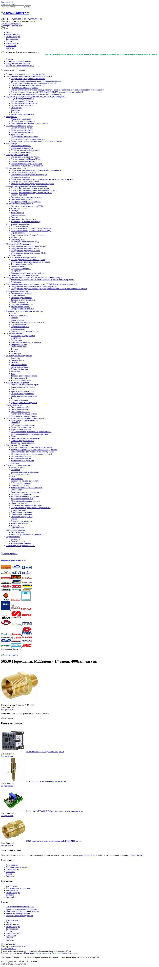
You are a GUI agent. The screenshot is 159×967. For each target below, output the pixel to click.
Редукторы (15, 371)
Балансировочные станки (22, 130)
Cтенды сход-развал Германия (23, 161)
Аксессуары (16, 255)
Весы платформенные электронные (26, 534)
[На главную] (15, 13)
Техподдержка (12, 39)
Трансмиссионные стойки (22, 264)
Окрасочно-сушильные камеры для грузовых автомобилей (36, 94)
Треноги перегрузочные (21, 380)
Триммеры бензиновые (21, 543)
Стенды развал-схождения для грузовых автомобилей (34, 83)
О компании (11, 46)
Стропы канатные (18, 324)
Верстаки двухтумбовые (21, 298)
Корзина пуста (7, 2)
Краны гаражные (18, 266)
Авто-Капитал (12, 865)
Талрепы (14, 398)
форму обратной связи (87, 855)
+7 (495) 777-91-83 (18, 19)
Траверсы (15, 112)
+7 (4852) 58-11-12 (34, 19)
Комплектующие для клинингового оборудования (32, 452)
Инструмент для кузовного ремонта (26, 201)
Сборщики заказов (19, 344)
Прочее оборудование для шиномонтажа (28, 139)
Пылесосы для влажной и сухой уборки (28, 235)
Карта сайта (11, 897)
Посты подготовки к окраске (23, 172)
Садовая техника (13, 537)
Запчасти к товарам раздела (22, 427)
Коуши (14, 389)
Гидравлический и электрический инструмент (25, 418)
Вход (3, 4)
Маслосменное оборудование (18, 244)
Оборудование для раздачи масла (25, 248)
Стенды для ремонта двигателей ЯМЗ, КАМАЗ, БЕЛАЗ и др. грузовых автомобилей (47, 92)
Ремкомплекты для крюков (22, 394)
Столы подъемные (19, 347)
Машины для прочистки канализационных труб (31, 454)
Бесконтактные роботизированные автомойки (25, 74)
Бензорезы (15, 470)
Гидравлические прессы (21, 269)
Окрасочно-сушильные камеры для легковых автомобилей (36, 170)
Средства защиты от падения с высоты (27, 322)
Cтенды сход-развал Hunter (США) (25, 159)
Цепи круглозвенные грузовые (24, 403)
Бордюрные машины (20, 474)
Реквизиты (10, 872)
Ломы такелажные (19, 365)
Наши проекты (12, 43)
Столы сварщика (18, 295)
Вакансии (10, 876)
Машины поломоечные (21, 458)
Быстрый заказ (7, 709)
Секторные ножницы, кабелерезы (25, 438)
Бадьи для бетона (18, 467)
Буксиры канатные (19, 315)
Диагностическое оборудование (24, 88)
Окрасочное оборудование (17, 168)
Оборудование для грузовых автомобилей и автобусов (29, 76)
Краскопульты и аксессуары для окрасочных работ (32, 184)
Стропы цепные (18, 329)
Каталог (9, 32)
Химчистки (16, 237)
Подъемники (16, 340)
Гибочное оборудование (21, 483)
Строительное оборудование (18, 465)
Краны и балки (17, 360)
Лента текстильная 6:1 (20, 409)
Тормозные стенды (19, 208)
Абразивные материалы (21, 119)
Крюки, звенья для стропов (22, 391)
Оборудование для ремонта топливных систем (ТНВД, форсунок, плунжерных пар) (41, 284)
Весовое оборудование (15, 530)
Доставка (10, 895)
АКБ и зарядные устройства (23, 336)
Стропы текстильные (20, 327)
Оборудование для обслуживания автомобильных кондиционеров (34, 277)
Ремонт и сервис (13, 34)
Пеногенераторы (18, 239)
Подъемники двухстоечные (22, 99)
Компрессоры (12, 143)
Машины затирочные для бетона (25, 496)
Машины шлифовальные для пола (25, 501)
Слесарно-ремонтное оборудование (26, 85)
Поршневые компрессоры (22, 148)
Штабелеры (16, 353)
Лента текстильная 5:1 (20, 407)
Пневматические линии (21, 152)
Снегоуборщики (18, 541)
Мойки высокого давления (22, 461)
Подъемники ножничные (21, 105)
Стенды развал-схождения (17, 155)
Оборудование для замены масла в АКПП (28, 253)
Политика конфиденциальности (37, 953)
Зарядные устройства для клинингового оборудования (34, 449)
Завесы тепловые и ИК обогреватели (26, 487)
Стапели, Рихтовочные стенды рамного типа (30, 188)
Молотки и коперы (19, 503)
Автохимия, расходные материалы (20, 546)
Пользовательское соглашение (65, 953)
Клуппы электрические (21, 429)
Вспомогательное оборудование (24, 275)
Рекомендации (12, 890)
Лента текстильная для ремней (24, 414)
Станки (14, 519)
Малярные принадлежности (23, 121)
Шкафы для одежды (19, 302)
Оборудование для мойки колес (24, 137)
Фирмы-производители (13, 560)
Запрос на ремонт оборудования (19, 916)
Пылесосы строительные (21, 512)
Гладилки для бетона (20, 485)
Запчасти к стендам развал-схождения (27, 166)
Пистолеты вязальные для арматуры (26, 505)
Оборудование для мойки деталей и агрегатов (30, 262)
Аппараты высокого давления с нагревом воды (31, 231)
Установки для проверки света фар (25, 222)
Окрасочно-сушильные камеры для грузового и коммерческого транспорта (43, 179)
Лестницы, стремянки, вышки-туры (26, 492)
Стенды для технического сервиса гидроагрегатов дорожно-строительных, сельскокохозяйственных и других (57, 90)
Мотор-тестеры (17, 213)
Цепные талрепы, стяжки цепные (25, 331)
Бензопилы (15, 539)
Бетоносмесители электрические (25, 472)
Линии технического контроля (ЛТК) (27, 206)
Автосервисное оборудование (18, 61)
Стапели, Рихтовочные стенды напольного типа (31, 193)
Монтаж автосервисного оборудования (22, 911)
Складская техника (14, 333)
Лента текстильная (14, 405)
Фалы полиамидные (19, 400)
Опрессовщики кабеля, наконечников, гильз (29, 434)
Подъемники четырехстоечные (24, 103)
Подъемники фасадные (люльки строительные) (31, 508)
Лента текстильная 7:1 (20, 412)
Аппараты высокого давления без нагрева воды (31, 228)
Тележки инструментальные (23, 300)
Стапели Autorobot (19, 195)
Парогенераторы (18, 233)
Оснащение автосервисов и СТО (20, 907)
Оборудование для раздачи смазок (25, 251)
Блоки (13, 313)
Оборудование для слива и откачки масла (28, 246)
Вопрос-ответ (12, 886)
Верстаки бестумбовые (20, 306)
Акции (9, 41)
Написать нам (12, 920)
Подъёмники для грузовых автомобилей (28, 79)
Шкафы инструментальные (22, 309)
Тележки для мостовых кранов (24, 376)
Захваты (14, 318)
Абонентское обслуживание (18, 913)
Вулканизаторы (17, 134)
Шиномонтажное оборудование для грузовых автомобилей (36, 81)
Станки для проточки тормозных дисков (28, 260)
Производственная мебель (17, 291)
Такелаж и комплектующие (17, 382)
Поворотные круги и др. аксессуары (26, 163)
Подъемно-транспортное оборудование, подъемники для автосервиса (35, 96)
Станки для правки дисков (22, 132)
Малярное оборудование (21, 494)
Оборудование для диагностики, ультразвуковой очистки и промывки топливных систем (49, 289)
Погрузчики (16, 338)
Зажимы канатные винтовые (23, 387)
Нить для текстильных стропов (24, 416)
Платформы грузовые (20, 367)
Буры (13, 476)
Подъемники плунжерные (22, 101)
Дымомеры (15, 217)
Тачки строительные (19, 523)
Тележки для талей (19, 378)
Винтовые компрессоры (21, 146)
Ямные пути (16, 108)
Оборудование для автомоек (18, 63)
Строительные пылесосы (21, 521)
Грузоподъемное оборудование (19, 356)
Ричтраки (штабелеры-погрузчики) (26, 342)
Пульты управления (19, 369)
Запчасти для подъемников (22, 114)
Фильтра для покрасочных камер (25, 181)
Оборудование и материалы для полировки (29, 123)
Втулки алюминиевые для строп (24, 385)
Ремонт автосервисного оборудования (22, 909)
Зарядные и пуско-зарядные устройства (27, 273)
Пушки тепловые (18, 510)
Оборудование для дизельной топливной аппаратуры (33, 286)
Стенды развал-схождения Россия (25, 157)
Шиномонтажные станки (21, 128)
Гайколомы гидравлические (23, 425)
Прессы (14, 436)
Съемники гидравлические (22, 441)
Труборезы (15, 525)
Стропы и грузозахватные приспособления (24, 311)
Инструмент (16, 271)
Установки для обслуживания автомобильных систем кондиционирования (42, 280)
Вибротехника (17, 479)
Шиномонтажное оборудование (19, 126)
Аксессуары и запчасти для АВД (20, 66)
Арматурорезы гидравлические (24, 420)
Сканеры (15, 210)
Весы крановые (17, 532)
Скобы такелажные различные (24, 396)
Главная (9, 59)
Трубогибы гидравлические (23, 443)
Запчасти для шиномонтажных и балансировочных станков (36, 141)
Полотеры (15, 463)
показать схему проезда (11, 23)
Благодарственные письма (17, 867)
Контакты (10, 48)
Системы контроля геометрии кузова (26, 197)
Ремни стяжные (17, 320)
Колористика (11, 117)
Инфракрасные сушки (20, 177)
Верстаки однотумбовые (21, 293)
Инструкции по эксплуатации (19, 888)
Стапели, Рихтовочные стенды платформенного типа (33, 190)
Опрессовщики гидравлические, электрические (31, 432)
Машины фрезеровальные (22, 499)
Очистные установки (20, 226)
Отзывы (9, 938)
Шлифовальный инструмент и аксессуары (29, 175)
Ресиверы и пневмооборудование (25, 150)
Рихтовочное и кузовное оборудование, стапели (26, 186)
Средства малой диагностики (23, 219)
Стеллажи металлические (22, 304)
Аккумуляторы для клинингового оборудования (31, 447)
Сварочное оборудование (21, 199)
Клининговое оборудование (18, 445)
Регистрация (11, 4)
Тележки (14, 349)
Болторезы (15, 423)
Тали (13, 374)
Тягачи (14, 351)
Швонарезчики (17, 528)
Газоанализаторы (18, 215)
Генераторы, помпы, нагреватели (25, 481)
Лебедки (14, 362)
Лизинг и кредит (13, 37)
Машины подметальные (21, 456)
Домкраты (15, 110)
